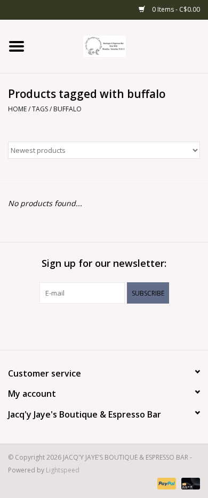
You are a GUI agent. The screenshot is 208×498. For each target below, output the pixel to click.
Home (17, 108)
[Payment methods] (166, 483)
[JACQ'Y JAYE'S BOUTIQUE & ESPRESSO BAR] (120, 45)
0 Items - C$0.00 (175, 9)
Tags (40, 108)
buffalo (67, 108)
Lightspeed (62, 470)
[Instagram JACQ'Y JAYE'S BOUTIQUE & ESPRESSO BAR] (113, 325)
